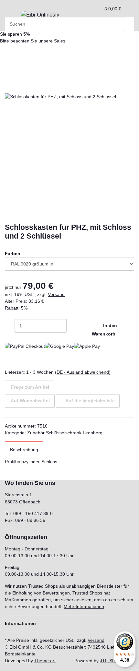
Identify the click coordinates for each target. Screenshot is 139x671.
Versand (56, 294)
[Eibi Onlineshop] (40, 15)
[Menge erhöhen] (71, 326)
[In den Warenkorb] (10, 76)
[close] (10, 86)
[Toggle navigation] (13, 17)
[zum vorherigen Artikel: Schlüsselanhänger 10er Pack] (21, 56)
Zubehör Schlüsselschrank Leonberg (64, 432)
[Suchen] (129, 24)
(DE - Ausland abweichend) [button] (83, 372)
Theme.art (45, 660)
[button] (97, 8)
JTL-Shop (110, 660)
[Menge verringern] (10, 326)
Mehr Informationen (84, 606)
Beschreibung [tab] (24, 449)
